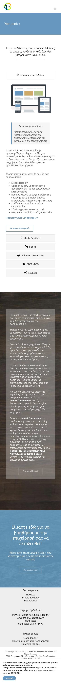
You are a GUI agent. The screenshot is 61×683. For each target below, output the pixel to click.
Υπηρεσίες (30, 620)
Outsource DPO (34, 658)
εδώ (26, 670)
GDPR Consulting (27, 656)
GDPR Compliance (13, 656)
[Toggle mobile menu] (55, 8)
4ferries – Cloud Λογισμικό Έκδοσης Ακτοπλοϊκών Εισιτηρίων (30, 616)
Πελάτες (30, 594)
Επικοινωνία (30, 600)
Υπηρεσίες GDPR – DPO (30, 623)
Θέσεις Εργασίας (30, 597)
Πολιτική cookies (30, 644)
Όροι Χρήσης (31, 638)
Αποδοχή (9, 678)
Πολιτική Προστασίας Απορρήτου (30, 641)
